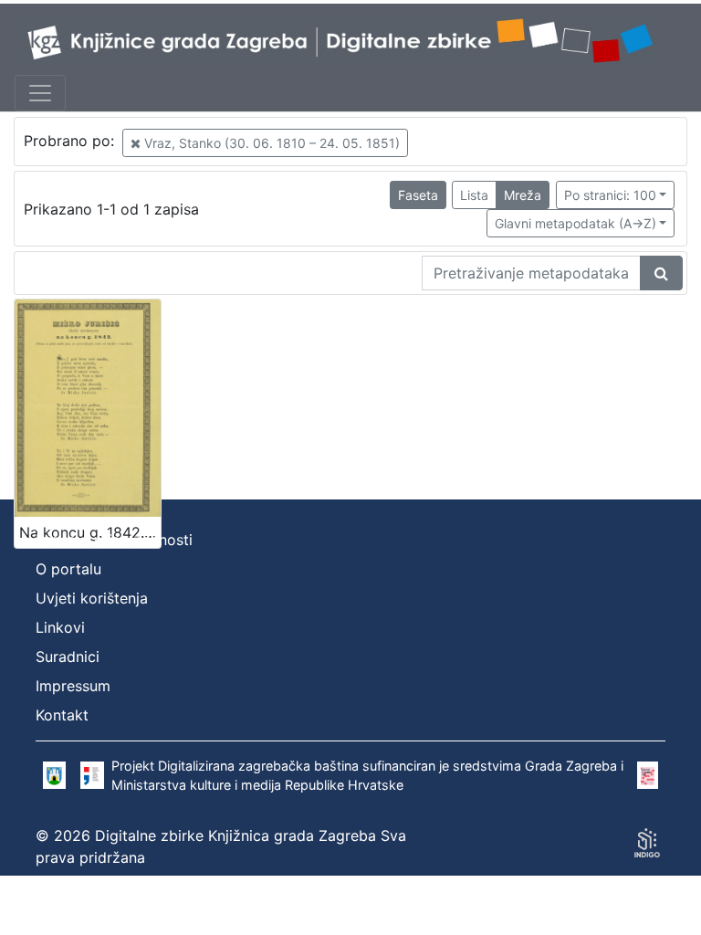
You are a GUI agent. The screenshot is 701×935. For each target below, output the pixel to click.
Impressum (73, 686)
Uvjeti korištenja (92, 598)
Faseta (418, 195)
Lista (474, 195)
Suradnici (67, 656)
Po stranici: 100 (610, 195)
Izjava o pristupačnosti (114, 540)
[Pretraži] (661, 273)
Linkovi (60, 627)
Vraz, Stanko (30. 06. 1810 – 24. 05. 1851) (270, 143)
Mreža (522, 195)
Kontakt (62, 715)
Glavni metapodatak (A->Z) (575, 223)
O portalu (68, 569)
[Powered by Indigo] (647, 843)
